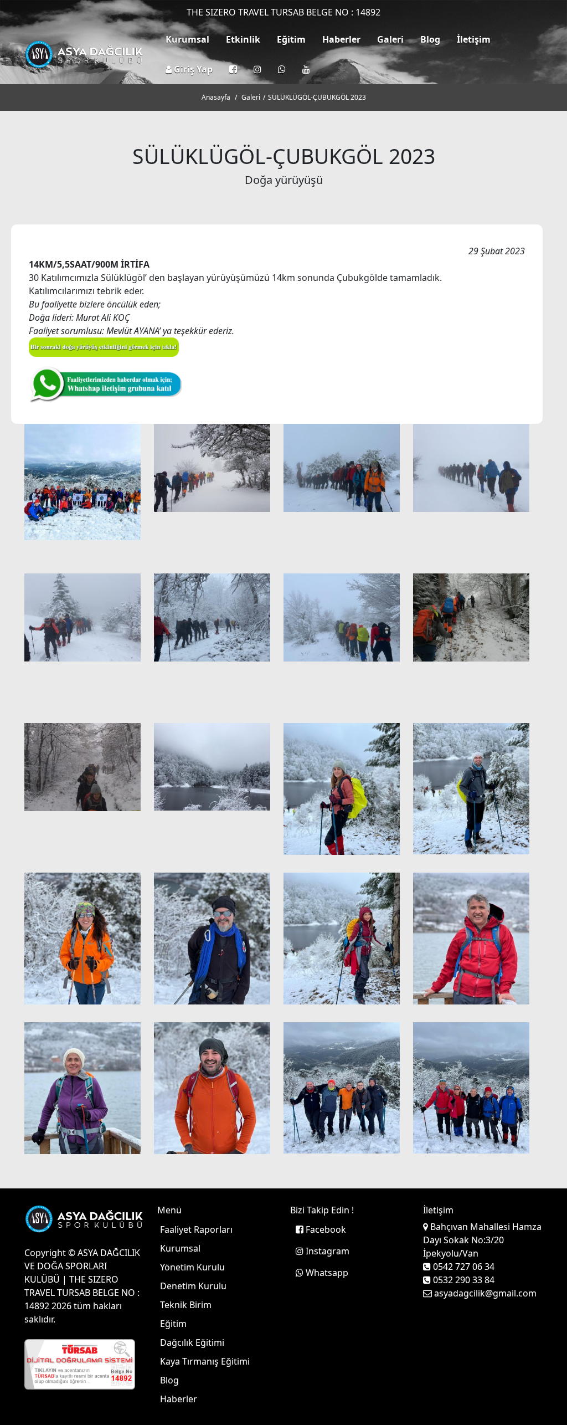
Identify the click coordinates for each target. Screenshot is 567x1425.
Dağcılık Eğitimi (192, 1342)
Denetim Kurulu (193, 1286)
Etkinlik (243, 39)
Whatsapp (325, 1273)
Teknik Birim (186, 1305)
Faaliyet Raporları (196, 1229)
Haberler (341, 39)
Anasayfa (216, 97)
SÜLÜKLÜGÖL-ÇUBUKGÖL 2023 (317, 97)
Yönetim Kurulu (192, 1267)
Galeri (390, 39)
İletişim (474, 39)
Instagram (326, 1251)
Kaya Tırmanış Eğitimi (205, 1361)
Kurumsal (187, 39)
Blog (430, 39)
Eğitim (291, 39)
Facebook (324, 1229)
